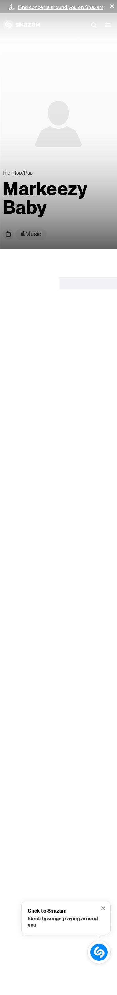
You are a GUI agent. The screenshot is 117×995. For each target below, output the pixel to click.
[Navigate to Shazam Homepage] (21, 25)
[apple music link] (31, 234)
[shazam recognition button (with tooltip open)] (99, 952)
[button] (112, 6)
